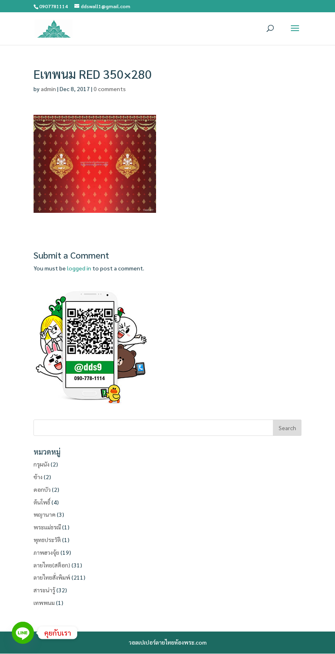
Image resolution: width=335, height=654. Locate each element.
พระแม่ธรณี (47, 527)
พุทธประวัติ (47, 539)
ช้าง (38, 476)
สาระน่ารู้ (44, 590)
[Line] (23, 633)
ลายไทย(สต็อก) (52, 565)
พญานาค (45, 514)
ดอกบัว (42, 489)
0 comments (110, 88)
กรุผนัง (41, 464)
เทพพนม (44, 602)
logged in (79, 268)
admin (48, 88)
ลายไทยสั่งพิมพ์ (52, 577)
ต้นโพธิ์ (42, 502)
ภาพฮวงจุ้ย (46, 552)
